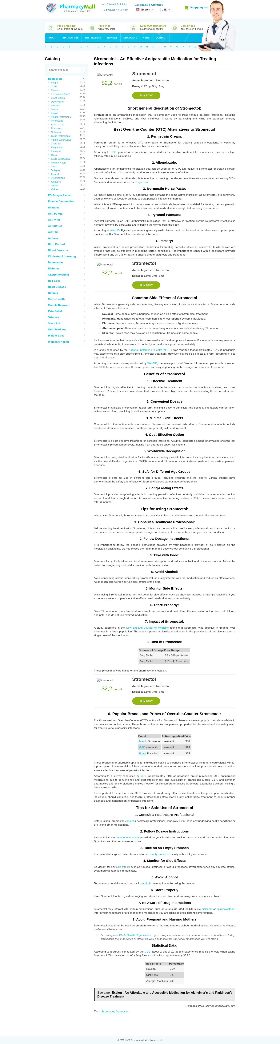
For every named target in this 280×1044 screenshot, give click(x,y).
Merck (143, 741)
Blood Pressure (58, 250)
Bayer (142, 753)
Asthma (53, 238)
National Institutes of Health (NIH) (149, 349)
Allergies (53, 207)
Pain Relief (55, 311)
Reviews (112, 37)
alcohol (145, 883)
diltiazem (207, 908)
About (52, 37)
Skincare (53, 317)
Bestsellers (93, 37)
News (146, 37)
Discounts (130, 37)
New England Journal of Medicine (147, 627)
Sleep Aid (54, 323)
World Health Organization (135, 935)
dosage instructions (127, 837)
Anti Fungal (55, 213)
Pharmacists (70, 37)
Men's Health (56, 298)
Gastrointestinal (58, 274)
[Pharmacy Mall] (70, 8)
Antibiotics (55, 225)
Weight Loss (56, 335)
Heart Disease (57, 286)
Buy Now (146, 95)
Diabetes (53, 268)
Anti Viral (54, 219)
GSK (142, 747)
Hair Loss (54, 280)
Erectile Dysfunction (61, 201)
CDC (113, 152)
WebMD (115, 230)
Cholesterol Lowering (62, 256)
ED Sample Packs (59, 195)
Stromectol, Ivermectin (114, 1011)
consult (129, 820)
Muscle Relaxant (59, 305)
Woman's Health (58, 341)
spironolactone (225, 908)
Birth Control (56, 244)
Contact (161, 37)
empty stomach (159, 854)
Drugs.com (141, 181)
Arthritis (53, 231)
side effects (123, 866)
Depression (55, 262)
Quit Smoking (57, 329)
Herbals (53, 292)
